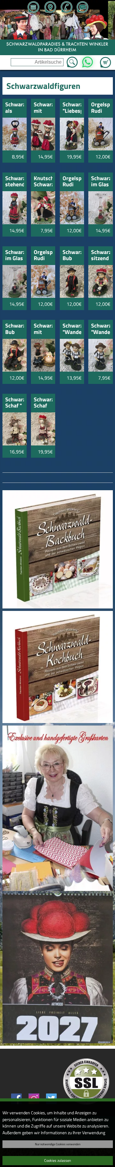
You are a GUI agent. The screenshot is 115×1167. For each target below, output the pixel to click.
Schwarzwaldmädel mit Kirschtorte (43, 108)
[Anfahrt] (50, 7)
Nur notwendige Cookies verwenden (57, 1144)
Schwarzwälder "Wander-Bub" (100, 329)
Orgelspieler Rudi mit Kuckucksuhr (72, 181)
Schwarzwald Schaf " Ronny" (14, 403)
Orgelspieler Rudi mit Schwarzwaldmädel (43, 255)
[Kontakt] (82, 7)
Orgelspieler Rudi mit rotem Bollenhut (100, 108)
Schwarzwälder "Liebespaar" (72, 108)
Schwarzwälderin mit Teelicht (43, 329)
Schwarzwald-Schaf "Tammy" (43, 403)
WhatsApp (87, 60)
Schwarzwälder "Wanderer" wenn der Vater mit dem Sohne (72, 329)
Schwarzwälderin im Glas (100, 181)
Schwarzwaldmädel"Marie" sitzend (100, 255)
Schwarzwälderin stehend (14, 181)
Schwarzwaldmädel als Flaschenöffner (14, 108)
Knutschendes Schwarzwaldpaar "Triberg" (43, 181)
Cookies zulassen (57, 1160)
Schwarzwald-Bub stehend (72, 255)
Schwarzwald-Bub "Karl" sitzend (14, 329)
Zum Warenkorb (105, 59)
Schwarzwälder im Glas (14, 255)
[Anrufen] (66, 7)
